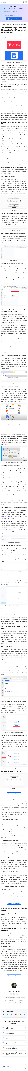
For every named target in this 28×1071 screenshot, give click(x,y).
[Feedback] (25, 1064)
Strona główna (4, 24)
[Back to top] (25, 1068)
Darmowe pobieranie (14, 794)
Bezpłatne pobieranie (14, 19)
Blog (10, 24)
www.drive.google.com (6, 516)
